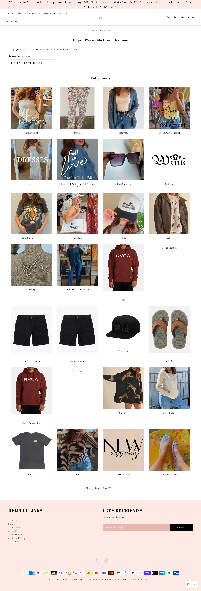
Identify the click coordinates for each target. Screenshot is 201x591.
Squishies (11, 21)
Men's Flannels (169, 248)
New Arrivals (13, 13)
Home (92, 30)
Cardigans (124, 133)
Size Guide (13, 541)
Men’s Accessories (31, 361)
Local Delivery (15, 534)
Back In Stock (31, 133)
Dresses (31, 184)
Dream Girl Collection (170, 133)
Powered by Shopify (141, 580)
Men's (124, 300)
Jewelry (31, 289)
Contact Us (13, 531)
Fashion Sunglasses (123, 184)
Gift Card (169, 184)
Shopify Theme (100, 580)
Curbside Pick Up (17, 538)
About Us (12, 520)
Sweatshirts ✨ (170, 413)
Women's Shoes (169, 474)
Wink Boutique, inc (79, 580)
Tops (77, 474)
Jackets (169, 238)
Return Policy (15, 527)
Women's (31, 13)
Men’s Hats (123, 351)
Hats (123, 238)
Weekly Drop (123, 474)
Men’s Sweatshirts (31, 423)
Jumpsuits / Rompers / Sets (77, 289)
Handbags (77, 238)
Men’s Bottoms (77, 361)
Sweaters (123, 413)
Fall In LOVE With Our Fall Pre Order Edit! (77, 185)
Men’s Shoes (169, 361)
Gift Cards (65, 13)
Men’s (48, 13)
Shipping (12, 524)
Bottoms (77, 133)
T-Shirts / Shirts (31, 474)
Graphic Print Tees (31, 238)
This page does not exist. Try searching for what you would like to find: (42, 49)
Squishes (77, 371)
